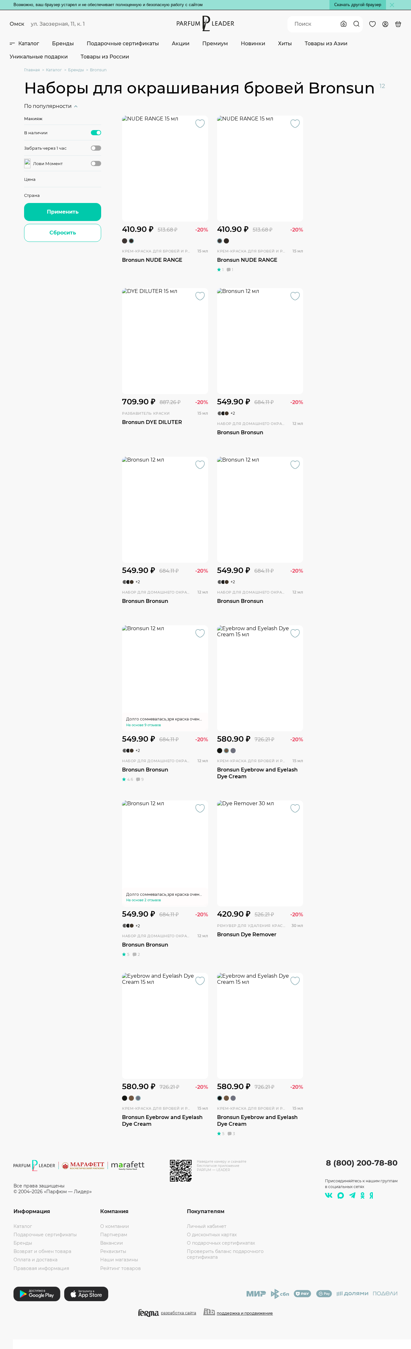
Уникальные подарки (39, 57)
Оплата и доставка (35, 1260)
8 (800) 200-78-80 (362, 1163)
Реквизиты (113, 1251)
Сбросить (62, 233)
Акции (180, 43)
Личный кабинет (206, 1226)
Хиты (285, 43)
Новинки (253, 43)
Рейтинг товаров (120, 1268)
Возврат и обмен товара (42, 1251)
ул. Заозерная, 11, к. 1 (58, 24)
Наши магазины (119, 1260)
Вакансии (111, 1243)
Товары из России (105, 57)
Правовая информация (41, 1268)
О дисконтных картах (212, 1235)
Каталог (28, 43)
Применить (63, 212)
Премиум (215, 43)
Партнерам (113, 1235)
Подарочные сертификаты (123, 43)
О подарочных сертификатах (221, 1243)
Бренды (63, 43)
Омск (17, 24)
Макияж (33, 118)
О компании (114, 1226)
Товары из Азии (326, 43)
